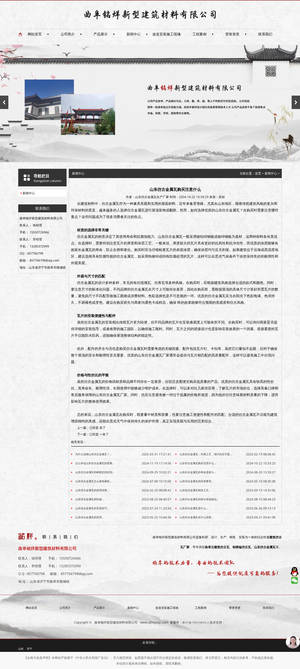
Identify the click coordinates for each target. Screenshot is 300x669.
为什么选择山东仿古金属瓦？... (93, 454)
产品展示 (101, 34)
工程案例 (199, 34)
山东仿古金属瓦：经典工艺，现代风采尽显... (206, 454)
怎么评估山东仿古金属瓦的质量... (94, 463)
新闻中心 (134, 34)
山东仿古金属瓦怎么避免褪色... (93, 481)
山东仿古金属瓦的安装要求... (196, 481)
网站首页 (35, 34)
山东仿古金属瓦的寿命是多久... (198, 472)
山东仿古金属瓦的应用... (89, 517)
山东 (20, 649)
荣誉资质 (232, 34)
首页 (258, 173)
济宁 (29, 649)
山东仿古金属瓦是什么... (194, 508)
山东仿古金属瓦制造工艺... (195, 490)
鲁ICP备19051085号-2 (195, 622)
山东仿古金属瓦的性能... (89, 499)
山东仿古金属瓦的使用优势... (92, 490)
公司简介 (68, 34)
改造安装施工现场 (166, 34)
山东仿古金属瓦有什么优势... (196, 517)
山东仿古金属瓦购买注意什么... (198, 463)
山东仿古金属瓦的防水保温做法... (199, 499)
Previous (4, 102)
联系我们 (265, 34)
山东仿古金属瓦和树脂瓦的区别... (94, 472)
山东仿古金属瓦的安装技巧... (92, 508)
